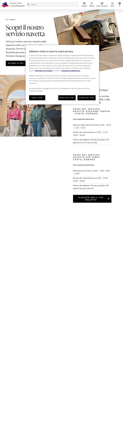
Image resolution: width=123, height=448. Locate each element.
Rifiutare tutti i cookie (67, 97)
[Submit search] (28, 4)
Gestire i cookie (37, 97)
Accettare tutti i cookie (86, 97)
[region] (62, 75)
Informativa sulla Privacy (70, 71)
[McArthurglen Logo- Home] (5, 4)
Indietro (12, 19)
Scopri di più (15, 63)
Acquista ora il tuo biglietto (90, 198)
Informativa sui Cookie (43, 71)
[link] (17, 4)
